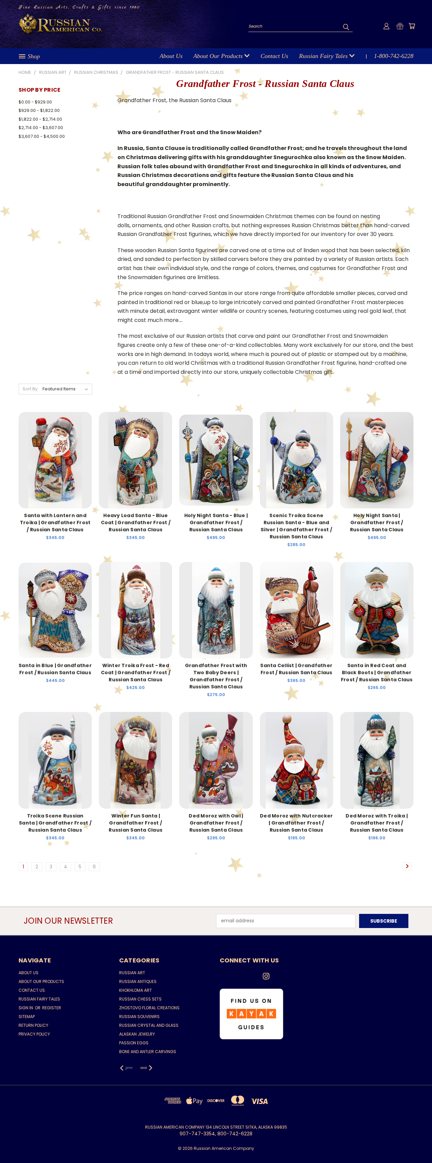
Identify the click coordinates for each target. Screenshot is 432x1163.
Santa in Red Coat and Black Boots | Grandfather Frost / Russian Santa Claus (377, 672)
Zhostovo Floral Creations (149, 1008)
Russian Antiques (138, 981)
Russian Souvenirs (139, 1016)
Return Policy (33, 1025)
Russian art (132, 973)
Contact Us (274, 56)
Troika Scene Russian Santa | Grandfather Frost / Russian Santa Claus (55, 822)
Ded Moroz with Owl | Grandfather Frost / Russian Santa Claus (216, 822)
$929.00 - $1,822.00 (39, 110)
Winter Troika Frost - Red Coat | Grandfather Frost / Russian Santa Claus (136, 672)
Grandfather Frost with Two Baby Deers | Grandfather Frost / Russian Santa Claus (216, 676)
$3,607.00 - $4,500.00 (42, 136)
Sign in (26, 1008)
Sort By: (30, 389)
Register (51, 1008)
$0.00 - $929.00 (35, 102)
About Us (171, 56)
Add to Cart (135, 465)
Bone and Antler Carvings (147, 1051)
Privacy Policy (34, 1034)
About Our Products (218, 56)
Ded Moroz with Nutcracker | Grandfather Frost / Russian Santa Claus (296, 822)
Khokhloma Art (135, 990)
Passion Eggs (133, 1043)
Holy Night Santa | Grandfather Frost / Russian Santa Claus (377, 522)
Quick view (55, 459)
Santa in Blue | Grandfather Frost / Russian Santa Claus (55, 669)
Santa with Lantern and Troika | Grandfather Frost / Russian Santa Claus (55, 522)
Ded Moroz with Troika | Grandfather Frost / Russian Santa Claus (377, 822)
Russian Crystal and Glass (149, 1025)
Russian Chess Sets (140, 999)
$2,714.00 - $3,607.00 (41, 127)
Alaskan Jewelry (137, 1034)
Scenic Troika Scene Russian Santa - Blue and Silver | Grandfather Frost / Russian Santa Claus (296, 526)
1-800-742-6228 (393, 56)
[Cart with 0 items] (411, 26)
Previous (414, 1142)
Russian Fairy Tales (324, 56)
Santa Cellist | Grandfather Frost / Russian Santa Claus (296, 669)
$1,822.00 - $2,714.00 (40, 119)
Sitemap (27, 1016)
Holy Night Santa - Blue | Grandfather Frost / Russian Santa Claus (216, 522)
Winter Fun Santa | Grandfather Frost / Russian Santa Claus (135, 822)
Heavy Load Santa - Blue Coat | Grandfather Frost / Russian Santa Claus (136, 522)
